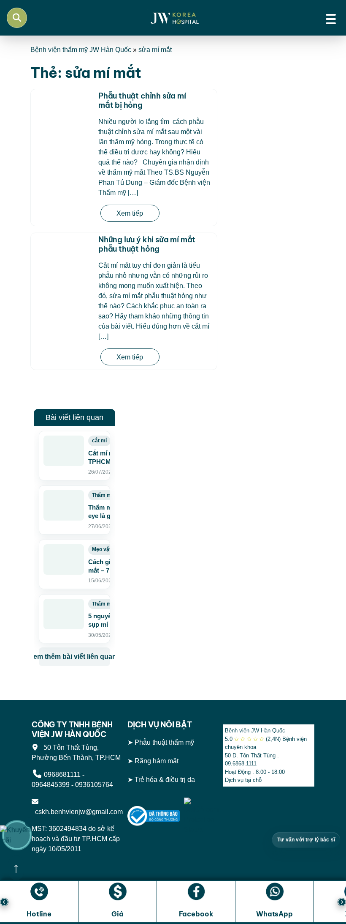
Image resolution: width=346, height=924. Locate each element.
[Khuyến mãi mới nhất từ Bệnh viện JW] (17, 835)
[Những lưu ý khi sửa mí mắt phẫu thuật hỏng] (62, 253)
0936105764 (94, 784)
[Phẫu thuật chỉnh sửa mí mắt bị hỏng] (62, 115)
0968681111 (62, 774)
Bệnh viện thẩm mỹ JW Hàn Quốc (80, 49)
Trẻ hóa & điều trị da (165, 779)
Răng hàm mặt (156, 761)
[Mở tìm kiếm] (17, 18)
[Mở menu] (330, 18)
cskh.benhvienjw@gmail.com (77, 811)
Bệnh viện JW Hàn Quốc (255, 730)
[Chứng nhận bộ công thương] (153, 815)
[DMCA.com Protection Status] (201, 815)
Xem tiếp (129, 213)
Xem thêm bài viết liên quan (74, 656)
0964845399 (51, 784)
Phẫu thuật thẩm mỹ (164, 742)
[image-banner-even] (74, 689)
